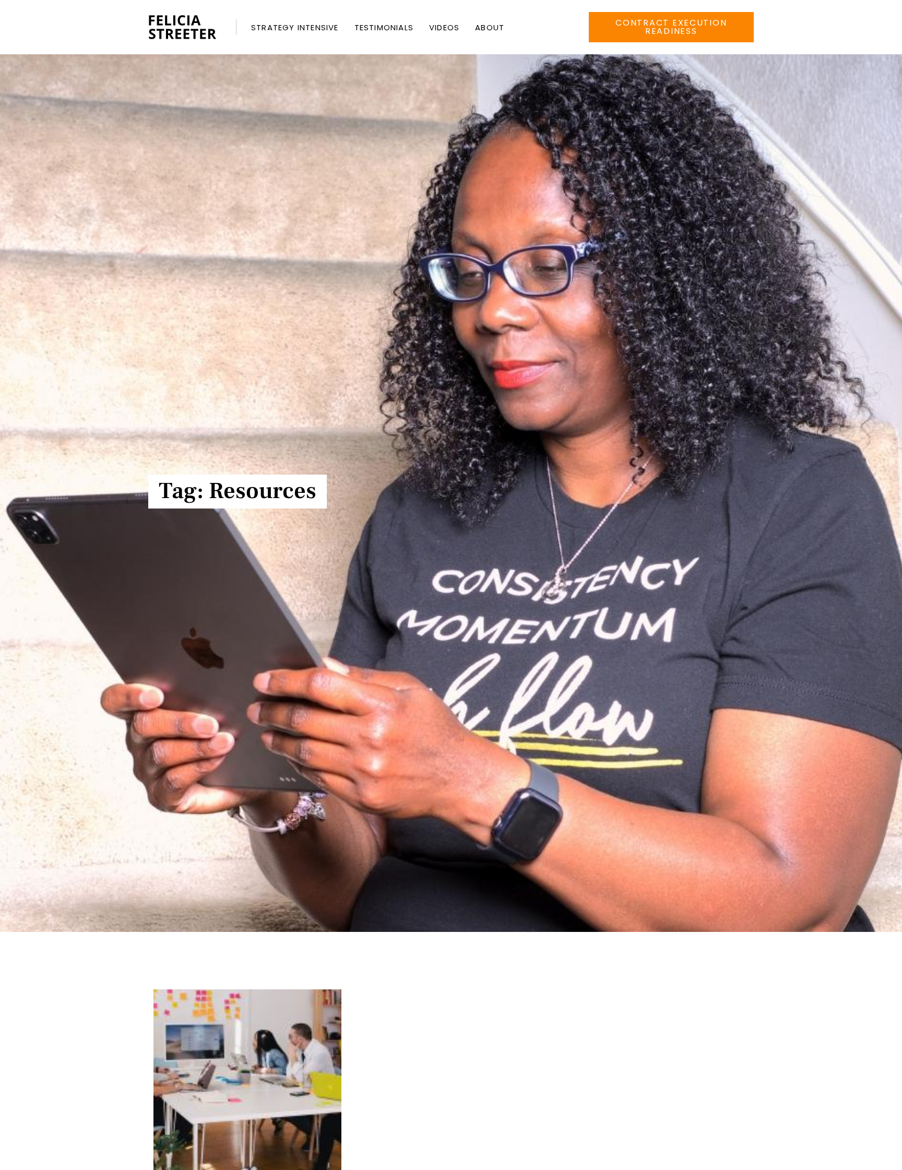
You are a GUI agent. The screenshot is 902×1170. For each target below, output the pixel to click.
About (489, 27)
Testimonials (383, 27)
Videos (444, 27)
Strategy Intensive (295, 27)
